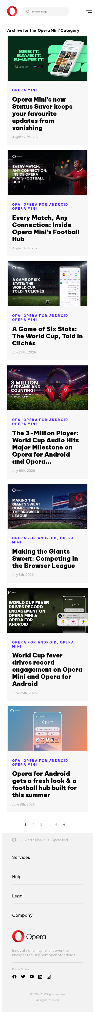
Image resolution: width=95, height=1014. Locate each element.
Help (17, 876)
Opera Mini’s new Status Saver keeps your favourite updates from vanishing (42, 113)
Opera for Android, (47, 204)
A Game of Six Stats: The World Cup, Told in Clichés (47, 336)
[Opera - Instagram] (49, 977)
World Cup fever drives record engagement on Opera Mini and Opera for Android (47, 669)
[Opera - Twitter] (23, 977)
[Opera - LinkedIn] (40, 977)
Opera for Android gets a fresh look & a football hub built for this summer (44, 784)
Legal (18, 895)
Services (21, 857)
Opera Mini (24, 90)
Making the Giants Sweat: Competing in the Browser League (45, 558)
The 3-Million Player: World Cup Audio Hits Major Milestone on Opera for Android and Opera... (45, 447)
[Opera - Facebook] (14, 977)
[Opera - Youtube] (32, 977)
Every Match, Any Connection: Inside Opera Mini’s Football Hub (45, 228)
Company (22, 915)
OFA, (18, 204)
